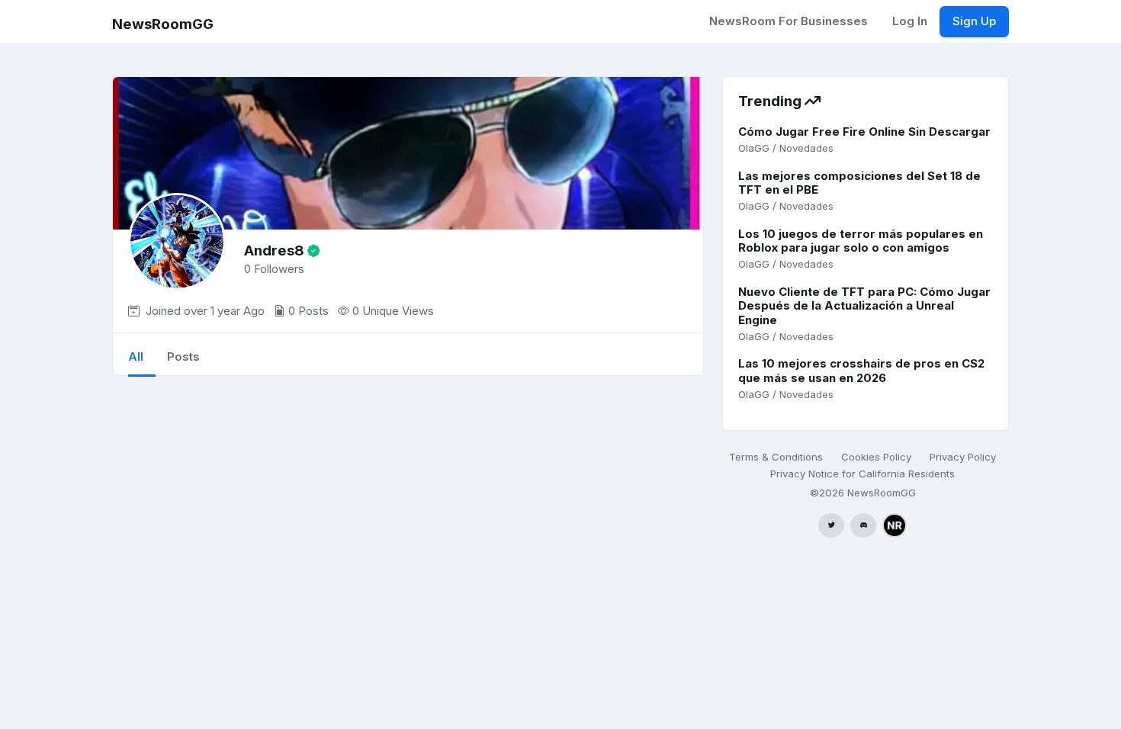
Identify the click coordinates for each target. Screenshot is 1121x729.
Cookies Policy (876, 457)
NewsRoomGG (163, 24)
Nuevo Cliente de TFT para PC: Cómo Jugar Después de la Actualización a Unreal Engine (864, 306)
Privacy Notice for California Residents (862, 473)
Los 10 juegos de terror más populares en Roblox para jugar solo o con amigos (860, 240)
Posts (183, 356)
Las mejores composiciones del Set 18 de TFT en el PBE (859, 183)
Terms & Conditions (776, 457)
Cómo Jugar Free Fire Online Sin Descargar (864, 131)
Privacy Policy (963, 457)
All (135, 356)
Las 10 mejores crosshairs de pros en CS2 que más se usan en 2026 (861, 370)
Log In (909, 21)
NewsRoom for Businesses (788, 21)
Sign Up (974, 21)
